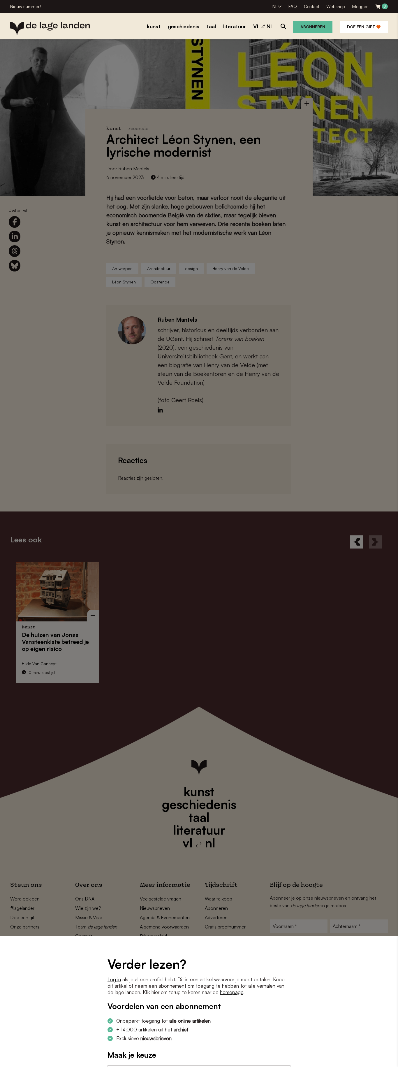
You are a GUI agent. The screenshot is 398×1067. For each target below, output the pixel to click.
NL (274, 6)
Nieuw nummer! (25, 6)
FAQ (292, 6)
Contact (311, 6)
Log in (114, 979)
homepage (231, 992)
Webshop (335, 6)
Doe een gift (361, 26)
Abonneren (312, 26)
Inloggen (360, 6)
